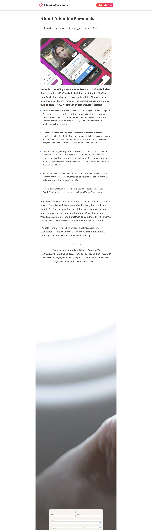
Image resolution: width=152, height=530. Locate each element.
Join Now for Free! (105, 5)
